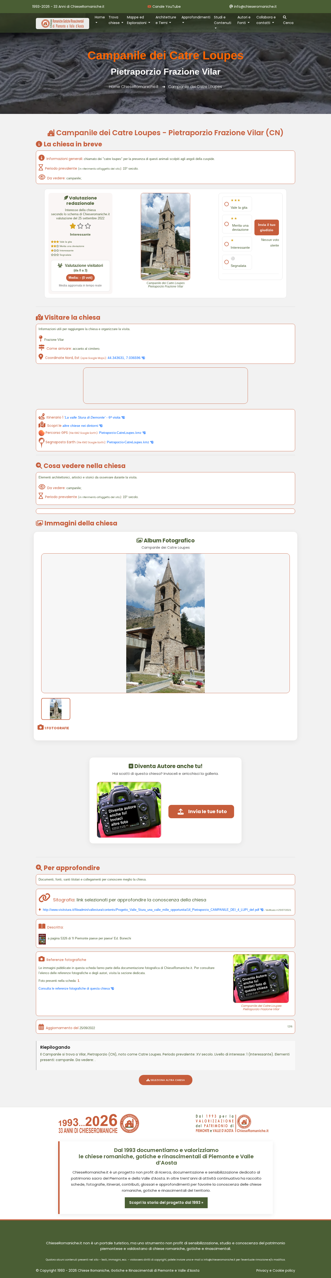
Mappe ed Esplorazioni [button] (137, 20)
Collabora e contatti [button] (266, 20)
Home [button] (100, 17)
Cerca (288, 22)
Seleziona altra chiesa (167, 1080)
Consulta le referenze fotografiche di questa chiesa (75, 988)
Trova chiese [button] (115, 20)
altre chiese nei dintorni (81, 426)
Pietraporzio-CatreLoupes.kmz (120, 433)
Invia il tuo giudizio (267, 227)
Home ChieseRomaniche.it (133, 86)
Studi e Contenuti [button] (222, 20)
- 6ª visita (92, 417)
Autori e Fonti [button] (244, 20)
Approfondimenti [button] (195, 17)
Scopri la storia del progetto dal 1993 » (166, 1202)
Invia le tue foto (207, 811)
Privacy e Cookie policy (275, 1270)
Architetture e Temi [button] (166, 20)
